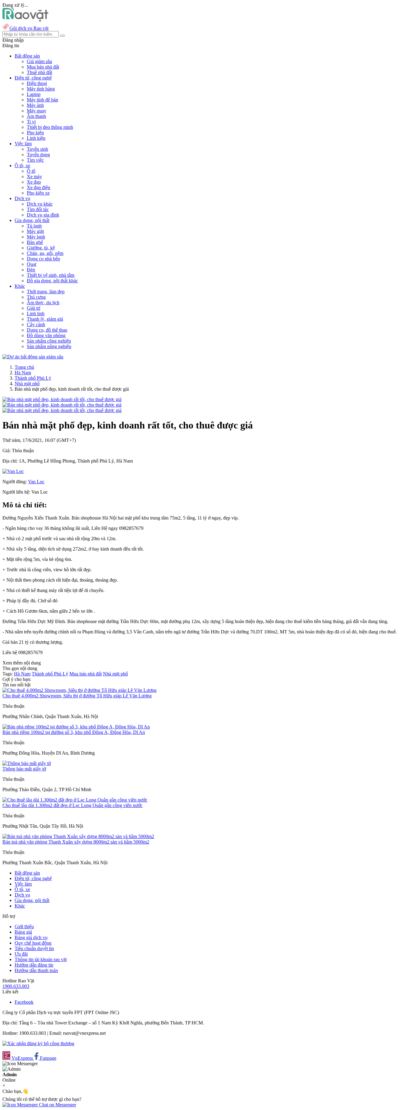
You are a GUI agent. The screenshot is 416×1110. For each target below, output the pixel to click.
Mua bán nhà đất (43, 66)
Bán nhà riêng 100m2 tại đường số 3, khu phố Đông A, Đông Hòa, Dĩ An (73, 732)
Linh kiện (36, 138)
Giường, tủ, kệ (41, 247)
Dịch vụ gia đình (43, 214)
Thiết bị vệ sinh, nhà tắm (50, 275)
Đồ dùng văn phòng (46, 335)
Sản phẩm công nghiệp (49, 341)
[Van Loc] (13, 471)
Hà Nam (23, 372)
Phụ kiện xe (38, 193)
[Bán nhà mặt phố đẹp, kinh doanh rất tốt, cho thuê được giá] (62, 399)
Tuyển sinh (37, 149)
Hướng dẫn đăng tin (34, 964)
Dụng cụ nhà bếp (43, 258)
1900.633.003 (15, 986)
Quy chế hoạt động (33, 943)
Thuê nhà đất (39, 72)
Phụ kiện (35, 132)
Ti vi (31, 121)
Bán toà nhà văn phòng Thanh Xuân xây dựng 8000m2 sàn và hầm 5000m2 (75, 841)
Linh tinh (35, 313)
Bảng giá (23, 932)
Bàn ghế (35, 242)
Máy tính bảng (41, 88)
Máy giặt (35, 231)
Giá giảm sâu (39, 61)
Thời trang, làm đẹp (46, 291)
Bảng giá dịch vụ (31, 937)
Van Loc (36, 481)
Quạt (31, 264)
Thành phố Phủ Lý (33, 378)
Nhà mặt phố (27, 383)
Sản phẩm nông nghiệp (49, 346)
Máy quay (36, 110)
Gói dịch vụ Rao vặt (28, 28)
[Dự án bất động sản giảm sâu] (32, 356)
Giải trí (33, 308)
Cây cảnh (36, 324)
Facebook (24, 1002)
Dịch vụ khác (40, 203)
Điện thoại (37, 83)
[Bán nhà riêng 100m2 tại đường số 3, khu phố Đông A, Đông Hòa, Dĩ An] (76, 726)
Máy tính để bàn (42, 99)
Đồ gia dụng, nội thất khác (52, 280)
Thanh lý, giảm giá (45, 319)
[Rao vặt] (25, 20)
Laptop (34, 94)
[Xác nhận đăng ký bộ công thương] (38, 1043)
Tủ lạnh (34, 225)
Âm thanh (36, 116)
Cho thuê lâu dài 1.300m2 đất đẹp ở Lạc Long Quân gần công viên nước (72, 805)
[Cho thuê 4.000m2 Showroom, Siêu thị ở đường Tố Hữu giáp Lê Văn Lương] (79, 690)
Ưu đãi (21, 954)
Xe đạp (34, 182)
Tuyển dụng (38, 154)
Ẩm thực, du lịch (43, 302)
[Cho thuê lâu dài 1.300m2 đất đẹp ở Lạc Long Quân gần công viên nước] (74, 799)
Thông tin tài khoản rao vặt (41, 959)
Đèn (31, 269)
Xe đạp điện (38, 187)
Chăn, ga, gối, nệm (45, 253)
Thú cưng (36, 297)
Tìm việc (35, 160)
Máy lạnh (36, 236)
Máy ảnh (35, 105)
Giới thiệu (24, 926)
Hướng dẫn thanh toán (36, 970)
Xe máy (34, 176)
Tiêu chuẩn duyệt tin (34, 948)
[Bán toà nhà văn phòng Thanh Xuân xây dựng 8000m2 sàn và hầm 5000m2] (78, 836)
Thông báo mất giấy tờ (24, 768)
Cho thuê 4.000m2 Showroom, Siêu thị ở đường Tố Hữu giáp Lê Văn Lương (77, 695)
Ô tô (31, 171)
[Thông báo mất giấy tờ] (26, 763)
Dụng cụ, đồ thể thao (47, 330)
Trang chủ (24, 367)
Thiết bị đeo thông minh (50, 127)
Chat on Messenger (57, 1104)
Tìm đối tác (38, 209)
